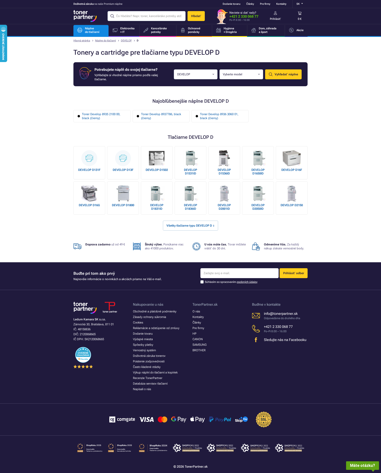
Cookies (138, 322)
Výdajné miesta (143, 339)
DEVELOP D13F (123, 170)
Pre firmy (265, 3)
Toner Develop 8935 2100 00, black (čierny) (101, 116)
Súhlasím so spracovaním (231, 281)
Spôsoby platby (143, 345)
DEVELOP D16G (89, 205)
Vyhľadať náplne (286, 74)
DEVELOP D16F (291, 170)
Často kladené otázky (147, 367)
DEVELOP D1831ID (156, 207)
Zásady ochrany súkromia (149, 317)
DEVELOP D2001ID (224, 207)
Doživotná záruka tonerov (149, 356)
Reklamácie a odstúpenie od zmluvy (156, 328)
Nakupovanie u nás (148, 304)
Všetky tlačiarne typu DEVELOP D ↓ (190, 225)
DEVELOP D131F (89, 170)
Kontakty (281, 3)
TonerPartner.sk (204, 304)
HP (194, 333)
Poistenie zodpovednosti (149, 361)
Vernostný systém (144, 350)
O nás (196, 311)
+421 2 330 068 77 (243, 16)
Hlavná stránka (81, 40)
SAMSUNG (199, 345)
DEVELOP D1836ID (190, 207)
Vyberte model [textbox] (232, 74)
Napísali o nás (142, 389)
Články (250, 3)
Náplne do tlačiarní (105, 40)
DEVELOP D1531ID (190, 171)
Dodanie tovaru (231, 3)
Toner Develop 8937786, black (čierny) (161, 116)
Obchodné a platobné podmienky (154, 311)
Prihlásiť (275, 18)
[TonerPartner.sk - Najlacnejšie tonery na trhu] (85, 16)
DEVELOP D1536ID (224, 171)
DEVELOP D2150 (292, 205)
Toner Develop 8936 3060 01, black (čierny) (219, 116)
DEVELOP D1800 (123, 205)
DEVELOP (126, 40)
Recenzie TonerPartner (147, 378)
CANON (197, 339)
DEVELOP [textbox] (183, 74)
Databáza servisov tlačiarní (150, 383)
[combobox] (195, 74)
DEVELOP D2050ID (258, 207)
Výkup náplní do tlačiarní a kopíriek (155, 372)
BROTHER (199, 350)
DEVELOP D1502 (157, 170)
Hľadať (196, 16)
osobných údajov (247, 281)
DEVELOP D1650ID (258, 171)
